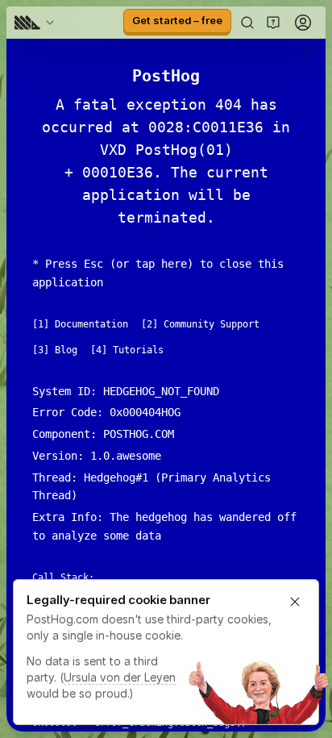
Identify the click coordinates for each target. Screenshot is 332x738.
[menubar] (37, 22)
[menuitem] (37, 22)
